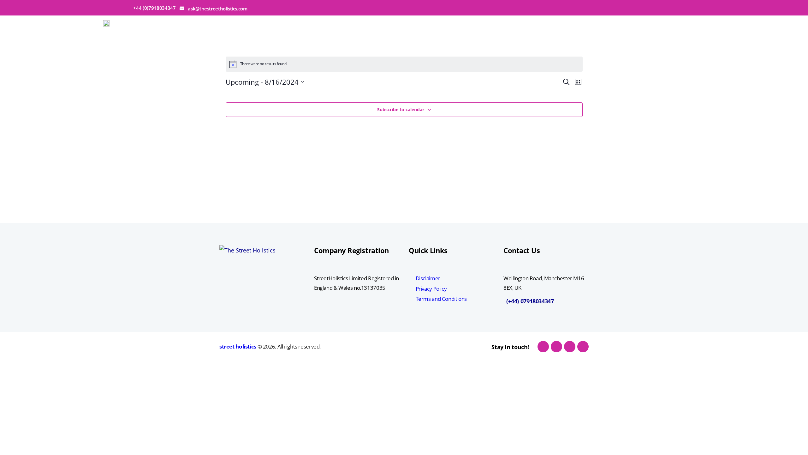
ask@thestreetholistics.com (217, 8)
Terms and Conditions (441, 298)
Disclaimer (428, 278)
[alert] (404, 64)
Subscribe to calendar (400, 109)
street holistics (237, 346)
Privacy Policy (431, 288)
